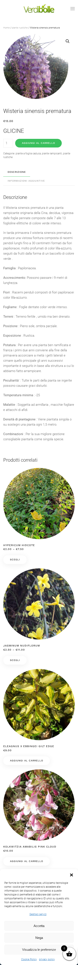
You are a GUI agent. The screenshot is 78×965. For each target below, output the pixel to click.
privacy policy (47, 959)
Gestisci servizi (38, 914)
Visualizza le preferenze (39, 949)
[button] (71, 874)
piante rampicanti (52, 153)
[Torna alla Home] (39, 8)
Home (6, 27)
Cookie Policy (29, 959)
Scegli (15, 559)
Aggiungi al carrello (38, 143)
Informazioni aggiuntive (26, 180)
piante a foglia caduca (28, 153)
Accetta (39, 926)
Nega (39, 938)
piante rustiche (20, 27)
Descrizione (17, 172)
